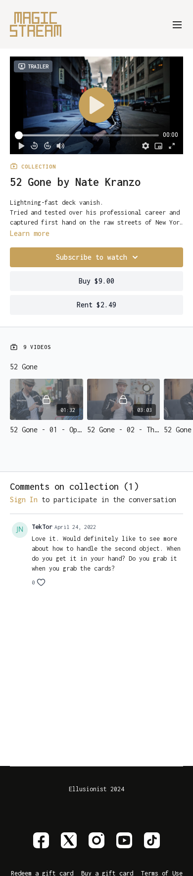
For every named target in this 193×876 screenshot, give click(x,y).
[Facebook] (41, 840)
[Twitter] (69, 840)
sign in (24, 499)
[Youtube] (124, 840)
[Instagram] (96, 840)
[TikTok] (152, 840)
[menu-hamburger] (177, 24)
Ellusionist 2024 (96, 789)
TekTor (42, 526)
